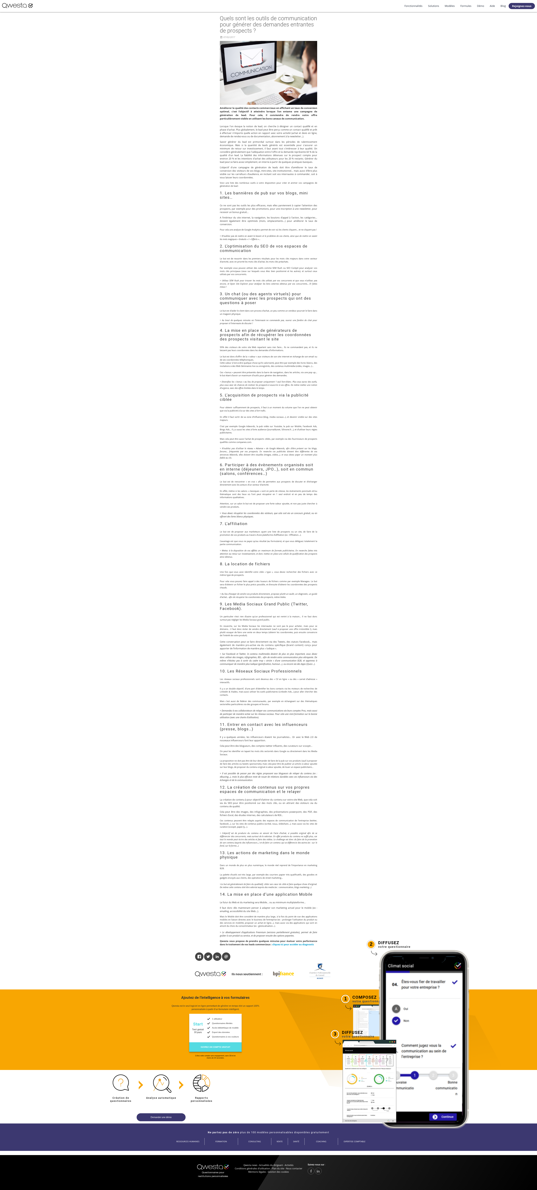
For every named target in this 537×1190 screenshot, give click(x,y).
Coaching (321, 1141)
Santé (296, 1141)
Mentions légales (257, 1171)
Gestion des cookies (278, 1171)
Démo (480, 6)
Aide (492, 6)
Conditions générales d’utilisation (252, 1168)
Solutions (433, 6)
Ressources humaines (187, 1141)
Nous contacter (294, 1168)
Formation (221, 1141)
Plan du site (278, 1168)
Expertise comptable (354, 1141)
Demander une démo (161, 1117)
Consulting (254, 1141)
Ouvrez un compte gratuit (215, 1047)
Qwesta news (250, 1165)
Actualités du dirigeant (271, 1165)
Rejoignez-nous (521, 6)
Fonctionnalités (413, 6)
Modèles (450, 6)
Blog (503, 6)
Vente (280, 1141)
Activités (289, 1165)
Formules (465, 6)
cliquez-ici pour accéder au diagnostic (293, 944)
